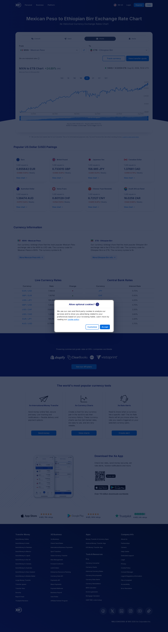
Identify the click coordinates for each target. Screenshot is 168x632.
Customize (92, 327)
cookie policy (73, 319)
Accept (105, 327)
